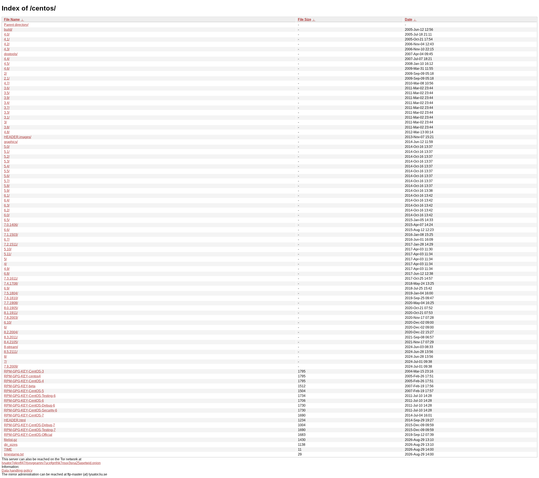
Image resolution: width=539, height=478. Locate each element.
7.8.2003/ (11, 317)
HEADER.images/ (17, 137)
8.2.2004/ (11, 332)
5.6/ (6, 176)
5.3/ (6, 161)
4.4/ (6, 59)
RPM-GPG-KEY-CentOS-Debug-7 (29, 425)
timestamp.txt (14, 454)
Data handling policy (17, 470)
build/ (8, 29)
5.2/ (6, 156)
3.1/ (6, 117)
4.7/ (6, 83)
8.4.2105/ (11, 342)
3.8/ (6, 127)
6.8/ (6, 273)
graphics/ (11, 142)
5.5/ (6, 171)
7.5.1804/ (11, 293)
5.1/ (6, 152)
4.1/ (6, 39)
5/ (5, 259)
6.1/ (6, 195)
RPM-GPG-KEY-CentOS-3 (24, 371)
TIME (8, 449)
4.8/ (6, 132)
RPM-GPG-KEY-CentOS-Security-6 (30, 410)
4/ (5, 264)
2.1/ (6, 78)
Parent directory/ (16, 25)
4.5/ (6, 63)
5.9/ (6, 190)
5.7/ (6, 181)
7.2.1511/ (11, 244)
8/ (5, 356)
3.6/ (6, 88)
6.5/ (6, 220)
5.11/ (7, 254)
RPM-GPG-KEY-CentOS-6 (24, 400)
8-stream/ (11, 347)
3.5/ (6, 93)
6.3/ (6, 205)
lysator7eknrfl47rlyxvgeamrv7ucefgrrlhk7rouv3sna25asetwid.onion (51, 463)
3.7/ (6, 107)
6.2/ (6, 210)
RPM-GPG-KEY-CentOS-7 (24, 415)
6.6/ (6, 230)
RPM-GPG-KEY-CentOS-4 (24, 381)
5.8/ (6, 186)
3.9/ (6, 98)
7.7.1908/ (11, 303)
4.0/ (6, 34)
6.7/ (6, 239)
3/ (5, 122)
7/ (5, 361)
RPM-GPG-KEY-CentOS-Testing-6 (30, 396)
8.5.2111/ (10, 352)
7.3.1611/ (11, 278)
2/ (5, 73)
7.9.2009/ (11, 366)
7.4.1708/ (11, 283)
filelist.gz (10, 440)
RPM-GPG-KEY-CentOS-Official (28, 435)
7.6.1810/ (11, 298)
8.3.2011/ (11, 337)
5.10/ (7, 249)
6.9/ (6, 288)
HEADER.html (15, 420)
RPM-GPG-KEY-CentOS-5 (24, 391)
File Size (304, 19)
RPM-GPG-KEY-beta (19, 386)
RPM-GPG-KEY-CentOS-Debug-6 (29, 405)
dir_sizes (10, 444)
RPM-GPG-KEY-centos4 (22, 376)
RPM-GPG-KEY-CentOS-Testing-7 (30, 430)
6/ (5, 327)
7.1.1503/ (11, 234)
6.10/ (7, 322)
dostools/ (10, 54)
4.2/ (6, 44)
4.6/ (6, 68)
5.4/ (6, 166)
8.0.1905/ (11, 308)
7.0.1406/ (11, 225)
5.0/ (6, 146)
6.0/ (6, 215)
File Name (12, 19)
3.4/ (6, 103)
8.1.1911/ (11, 313)
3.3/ (6, 112)
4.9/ (6, 269)
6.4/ (6, 200)
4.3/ (6, 49)
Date (408, 19)
